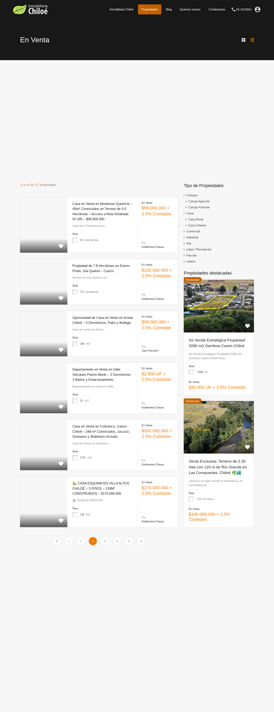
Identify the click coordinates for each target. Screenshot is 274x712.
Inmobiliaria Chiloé (121, 9)
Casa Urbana (197, 225)
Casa (189, 213)
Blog (169, 9)
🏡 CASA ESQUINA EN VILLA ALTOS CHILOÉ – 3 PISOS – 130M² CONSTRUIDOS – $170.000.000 (100, 488)
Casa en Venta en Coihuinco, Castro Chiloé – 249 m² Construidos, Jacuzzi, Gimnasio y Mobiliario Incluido (101, 431)
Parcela (191, 255)
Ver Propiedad (44, 241)
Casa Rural (195, 219)
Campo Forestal (198, 207)
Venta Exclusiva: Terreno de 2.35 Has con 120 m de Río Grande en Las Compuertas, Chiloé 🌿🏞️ (218, 467)
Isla (188, 243)
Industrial (192, 237)
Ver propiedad (219, 321)
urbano (190, 261)
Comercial (193, 231)
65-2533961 (244, 9)
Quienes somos (190, 9)
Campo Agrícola (198, 201)
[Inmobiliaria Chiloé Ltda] (30, 13)
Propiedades (149, 9)
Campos (192, 195)
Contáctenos (217, 9)
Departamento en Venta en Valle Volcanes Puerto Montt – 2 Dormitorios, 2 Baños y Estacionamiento (101, 375)
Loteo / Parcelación (198, 249)
